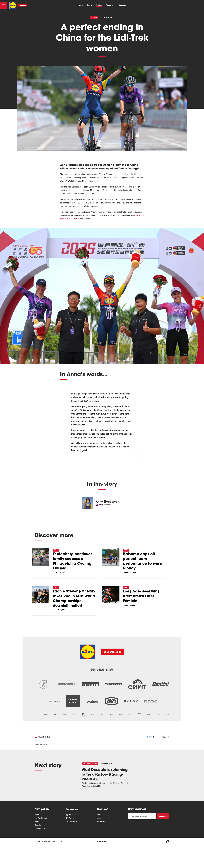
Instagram (72, 815)
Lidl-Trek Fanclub (41, 818)
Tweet (151, 737)
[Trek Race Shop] (18, 5)
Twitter (71, 818)
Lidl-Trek (94, 17)
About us (38, 821)
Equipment (110, 5)
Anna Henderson (41, 744)
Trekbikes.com (40, 828)
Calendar (122, 5)
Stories (99, 5)
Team (89, 5)
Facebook (165, 737)
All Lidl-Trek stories (44, 737)
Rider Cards (101, 821)
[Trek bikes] (102, 841)
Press (99, 815)
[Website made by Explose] (167, 841)
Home (80, 5)
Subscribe (163, 816)
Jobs (99, 818)
